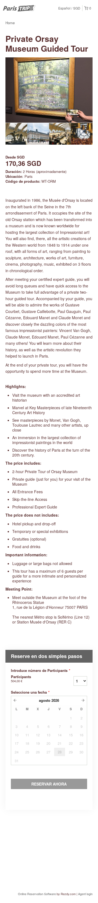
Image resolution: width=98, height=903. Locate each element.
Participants (21, 678)
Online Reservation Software (37, 894)
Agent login (85, 894)
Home (10, 22)
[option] (16, 134)
